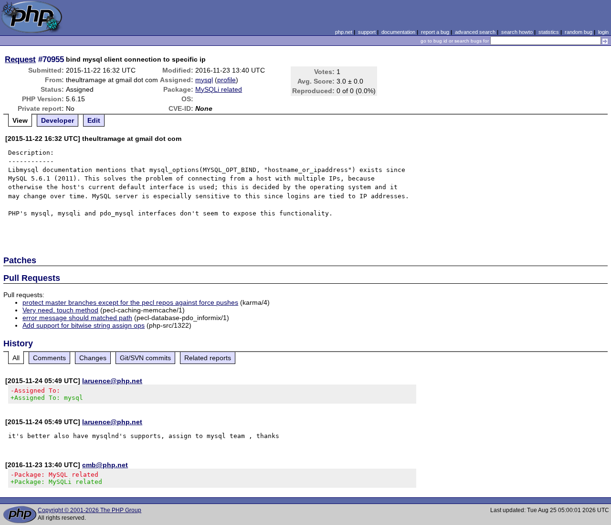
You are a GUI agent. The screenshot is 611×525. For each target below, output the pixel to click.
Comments (49, 358)
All (16, 358)
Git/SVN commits (145, 358)
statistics (548, 32)
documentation (398, 32)
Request (20, 59)
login (603, 32)
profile (226, 80)
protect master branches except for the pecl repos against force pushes (130, 302)
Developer (57, 120)
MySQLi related (218, 89)
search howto (517, 32)
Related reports (207, 358)
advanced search (475, 32)
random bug (578, 32)
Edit (93, 120)
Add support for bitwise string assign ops (83, 325)
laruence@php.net (112, 381)
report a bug (435, 32)
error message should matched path (77, 317)
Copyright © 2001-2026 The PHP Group (89, 510)
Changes (92, 358)
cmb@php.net (105, 465)
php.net (343, 32)
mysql (204, 80)
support (367, 32)
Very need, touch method (60, 310)
